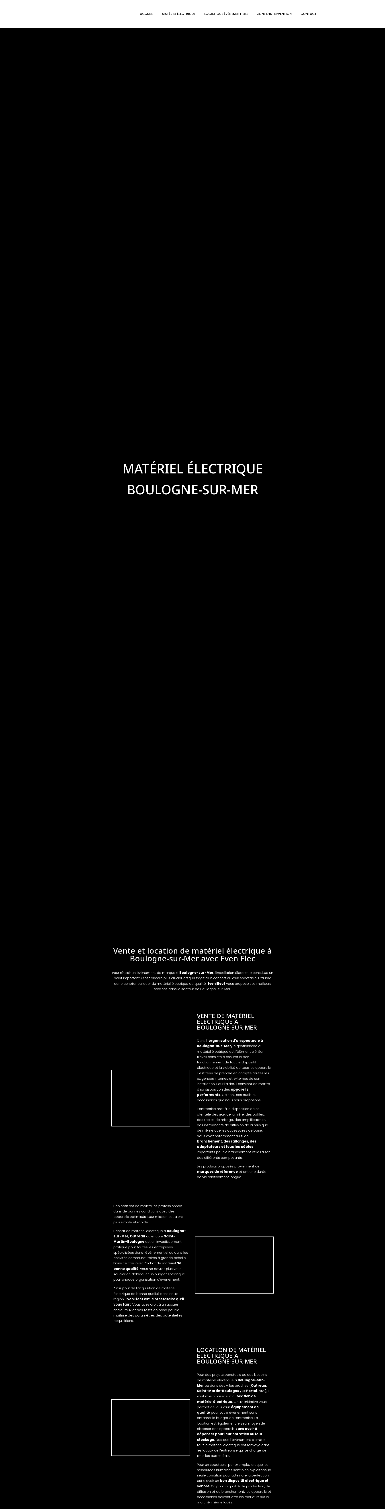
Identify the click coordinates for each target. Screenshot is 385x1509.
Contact (309, 14)
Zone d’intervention (274, 14)
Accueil (146, 14)
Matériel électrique (178, 14)
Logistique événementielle (226, 14)
